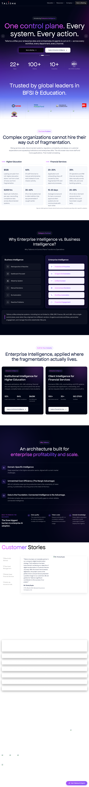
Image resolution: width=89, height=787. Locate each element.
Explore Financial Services (57, 413)
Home (50, 733)
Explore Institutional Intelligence (15, 413)
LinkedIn (75, 734)
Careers (50, 741)
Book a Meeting (53, 749)
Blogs (26, 733)
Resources (59, 3)
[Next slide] (86, 38)
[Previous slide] (3, 38)
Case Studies (29, 737)
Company (69, 3)
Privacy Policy (65, 779)
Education (50, 3)
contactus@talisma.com (78, 747)
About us (51, 737)
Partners (50, 745)
